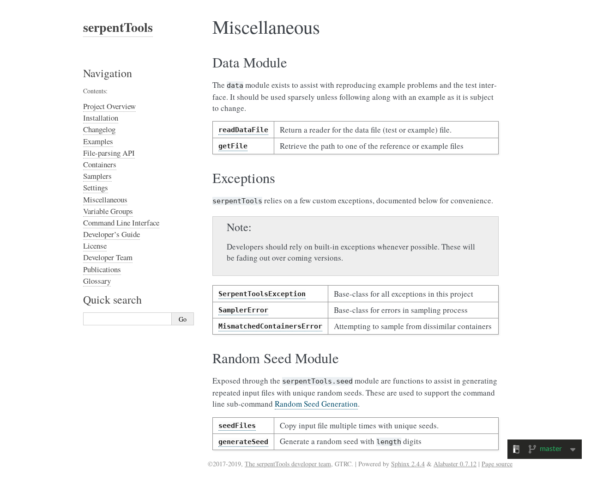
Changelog (99, 129)
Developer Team (108, 257)
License (95, 245)
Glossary (97, 280)
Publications (102, 269)
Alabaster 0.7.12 (455, 463)
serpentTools (118, 27)
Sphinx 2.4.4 (408, 463)
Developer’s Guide (111, 234)
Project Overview (109, 106)
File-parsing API (109, 152)
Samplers (97, 176)
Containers (99, 164)
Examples (98, 141)
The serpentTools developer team (288, 463)
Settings (95, 187)
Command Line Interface (121, 222)
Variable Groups (108, 211)
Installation (100, 117)
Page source (497, 463)
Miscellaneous (105, 199)
